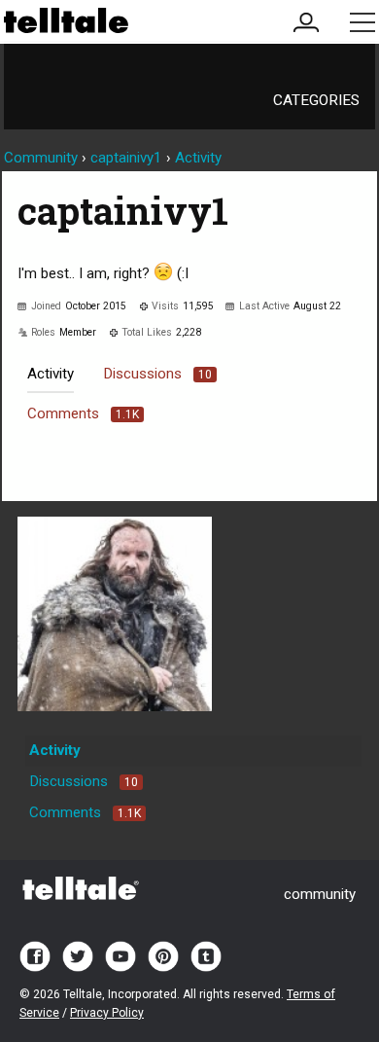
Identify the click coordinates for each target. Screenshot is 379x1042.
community (320, 894)
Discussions (157, 373)
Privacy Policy (107, 1013)
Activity (50, 373)
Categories (316, 100)
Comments (83, 413)
